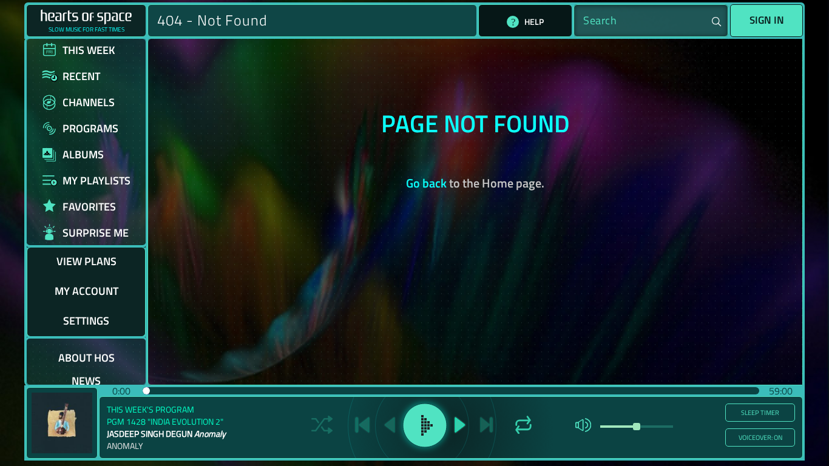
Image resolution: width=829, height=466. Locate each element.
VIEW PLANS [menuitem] (86, 261)
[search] (651, 20)
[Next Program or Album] (486, 425)
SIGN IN (766, 20)
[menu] (86, 211)
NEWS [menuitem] (86, 381)
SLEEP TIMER (760, 412)
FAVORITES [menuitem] (89, 206)
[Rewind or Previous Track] (389, 425)
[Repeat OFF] (523, 425)
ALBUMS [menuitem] (83, 154)
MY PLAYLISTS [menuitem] (96, 180)
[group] (414, 423)
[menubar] (525, 21)
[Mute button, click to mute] (583, 425)
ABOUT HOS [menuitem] (86, 358)
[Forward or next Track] (460, 425)
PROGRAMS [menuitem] (90, 128)
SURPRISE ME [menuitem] (96, 233)
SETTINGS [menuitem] (86, 320)
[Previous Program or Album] (362, 425)
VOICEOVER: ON (760, 437)
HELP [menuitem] (534, 21)
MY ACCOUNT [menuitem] (86, 291)
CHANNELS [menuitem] (89, 102)
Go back (426, 183)
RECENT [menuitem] (81, 76)
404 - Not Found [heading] (212, 20)
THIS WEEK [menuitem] (89, 50)
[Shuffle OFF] (322, 425)
